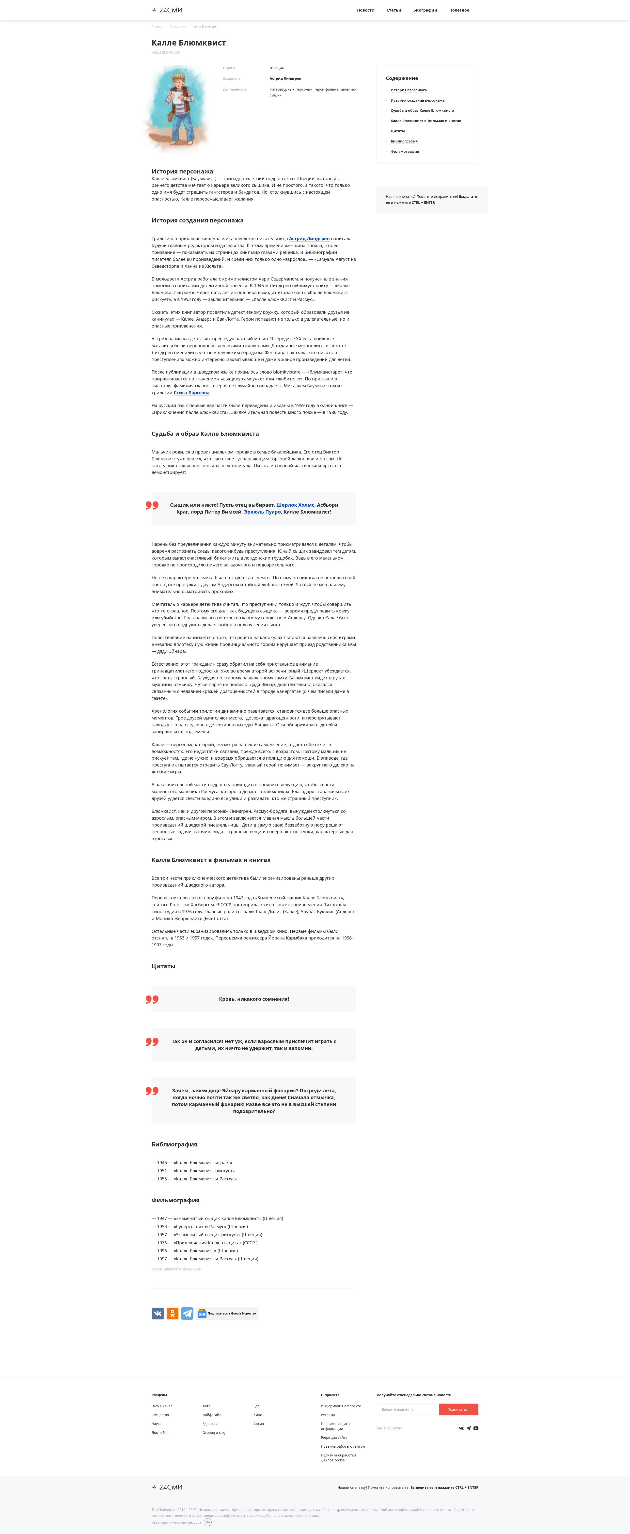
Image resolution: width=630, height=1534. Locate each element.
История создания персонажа (417, 100)
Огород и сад (214, 1432)
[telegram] (187, 1313)
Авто (206, 1406)
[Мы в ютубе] (475, 1428)
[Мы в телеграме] (468, 1428)
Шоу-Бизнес (162, 1406)
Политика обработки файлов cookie (338, 1457)
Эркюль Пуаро (262, 511)
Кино (257, 1414)
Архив (258, 1423)
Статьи (394, 10)
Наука (156, 1423)
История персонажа (409, 90)
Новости (366, 10)
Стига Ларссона (192, 392)
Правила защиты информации (335, 1426)
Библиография (404, 141)
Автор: (177, 1269)
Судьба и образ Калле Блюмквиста (422, 110)
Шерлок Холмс (295, 504)
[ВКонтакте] (158, 1313)
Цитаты (398, 130)
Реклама (328, 1414)
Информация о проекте (341, 1406)
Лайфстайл (212, 1414)
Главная (157, 26)
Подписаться (459, 1409)
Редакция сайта (334, 1437)
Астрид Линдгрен (285, 78)
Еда (256, 1406)
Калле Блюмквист (205, 26)
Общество (160, 1414)
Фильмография (405, 151)
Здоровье (211, 1423)
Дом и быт (160, 1432)
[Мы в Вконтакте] (461, 1428)
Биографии (425, 10)
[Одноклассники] (172, 1313)
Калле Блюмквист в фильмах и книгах (426, 120)
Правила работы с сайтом (343, 1446)
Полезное (459, 10)
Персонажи (178, 26)
